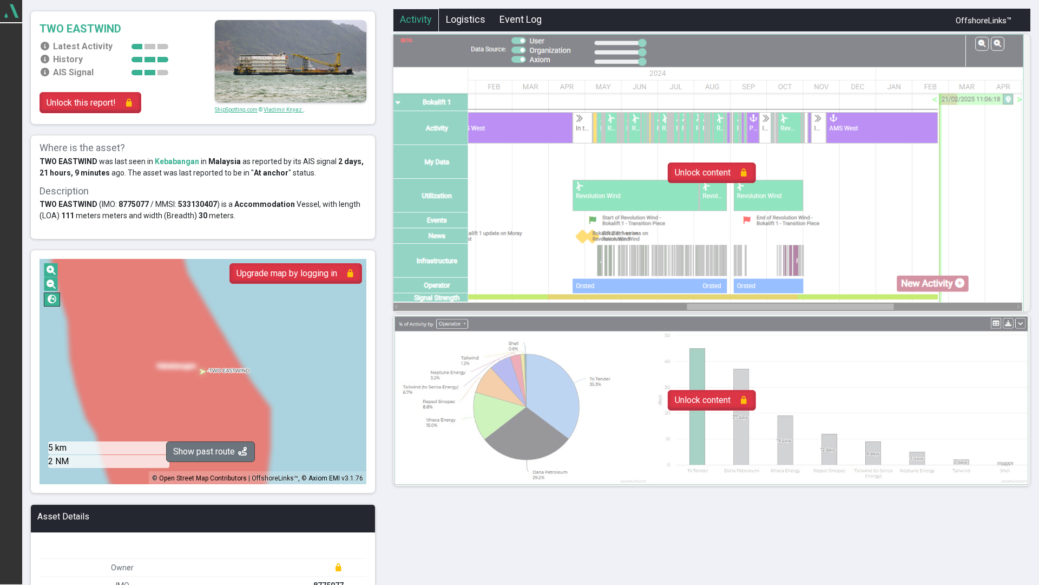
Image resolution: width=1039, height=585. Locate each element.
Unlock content (703, 172)
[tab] (416, 20)
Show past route (205, 451)
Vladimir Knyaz (283, 110)
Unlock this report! (81, 103)
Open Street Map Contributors (203, 478)
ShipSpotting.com (236, 110)
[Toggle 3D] (52, 299)
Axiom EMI (324, 478)
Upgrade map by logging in (286, 273)
